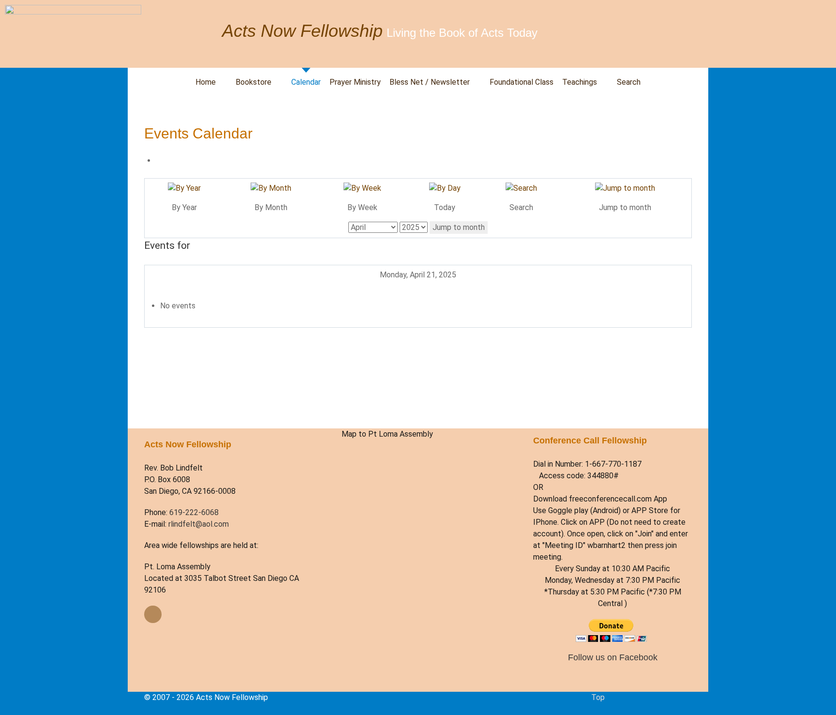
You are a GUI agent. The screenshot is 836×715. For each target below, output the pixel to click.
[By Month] (271, 188)
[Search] (521, 188)
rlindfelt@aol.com (198, 524)
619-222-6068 (194, 512)
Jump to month (459, 227)
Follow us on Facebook (612, 657)
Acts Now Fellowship (302, 31)
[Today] (445, 188)
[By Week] (362, 188)
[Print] (159, 160)
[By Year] (184, 188)
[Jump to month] (625, 188)
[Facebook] (153, 614)
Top (598, 697)
